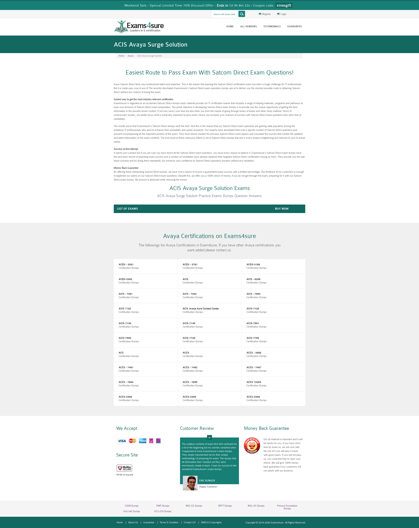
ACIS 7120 (125, 308)
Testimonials (272, 26)
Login (283, 14)
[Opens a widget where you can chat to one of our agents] (407, 522)
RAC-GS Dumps (194, 505)
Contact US (190, 522)
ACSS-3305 (189, 397)
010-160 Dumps (131, 511)
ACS (121, 352)
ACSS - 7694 (126, 382)
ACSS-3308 (253, 397)
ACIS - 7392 (190, 294)
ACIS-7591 (252, 323)
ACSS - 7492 (190, 367)
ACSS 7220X (253, 382)
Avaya (131, 56)
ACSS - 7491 (126, 367)
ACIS (185, 279)
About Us (133, 522)
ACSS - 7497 (253, 367)
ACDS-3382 (125, 279)
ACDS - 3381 (126, 264)
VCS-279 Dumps (163, 511)
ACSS (186, 352)
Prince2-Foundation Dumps (287, 507)
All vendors (248, 26)
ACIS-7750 (252, 338)
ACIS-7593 (125, 338)
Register (266, 14)
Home (230, 26)
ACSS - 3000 (253, 352)
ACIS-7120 (252, 308)
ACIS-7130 (125, 323)
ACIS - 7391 (126, 294)
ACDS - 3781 (190, 264)
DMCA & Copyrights (211, 522)
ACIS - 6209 (253, 279)
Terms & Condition (169, 522)
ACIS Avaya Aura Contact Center (201, 308)
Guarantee (294, 26)
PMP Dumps (162, 505)
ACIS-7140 (189, 323)
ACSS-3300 (125, 397)
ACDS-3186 (253, 264)
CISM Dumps (132, 505)
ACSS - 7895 (190, 382)
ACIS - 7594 (253, 294)
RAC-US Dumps (256, 505)
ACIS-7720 (189, 338)
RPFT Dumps (225, 505)
